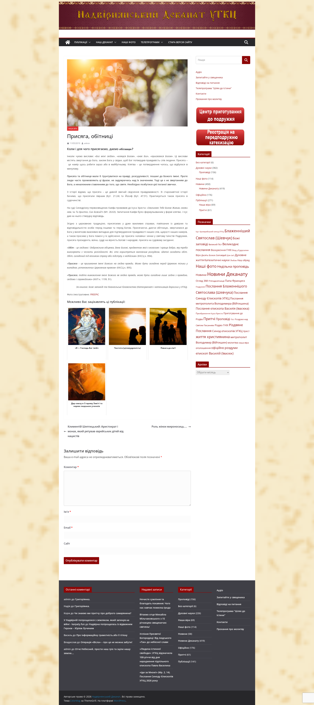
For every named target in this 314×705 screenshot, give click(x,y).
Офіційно (201, 194)
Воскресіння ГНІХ (221, 250)
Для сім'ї (230, 255)
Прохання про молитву (209, 99)
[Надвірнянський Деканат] (157, 4)
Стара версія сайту (180, 42)
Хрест (246, 331)
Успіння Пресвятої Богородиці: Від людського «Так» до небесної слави (155, 638)
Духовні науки (204, 167)
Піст (232, 319)
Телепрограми (150, 42)
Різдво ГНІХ (221, 325)
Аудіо (199, 72)
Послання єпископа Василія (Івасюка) (222, 308)
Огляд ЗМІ (202, 281)
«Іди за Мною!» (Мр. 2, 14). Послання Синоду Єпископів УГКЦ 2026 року (156, 676)
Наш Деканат (104, 42)
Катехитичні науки (217, 260)
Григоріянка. (82, 599)
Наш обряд (243, 260)
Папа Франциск (235, 281)
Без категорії (203, 162)
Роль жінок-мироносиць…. (169, 426)
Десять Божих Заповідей (213, 255)
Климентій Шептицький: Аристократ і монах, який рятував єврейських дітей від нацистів (95, 431)
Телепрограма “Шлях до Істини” (214, 88)
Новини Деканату (209, 188)
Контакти (201, 93)
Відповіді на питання (208, 82)
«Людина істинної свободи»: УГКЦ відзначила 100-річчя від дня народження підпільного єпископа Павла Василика (156, 657)
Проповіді (204, 172)
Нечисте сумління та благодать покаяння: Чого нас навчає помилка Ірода (155, 603)
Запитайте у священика (209, 77)
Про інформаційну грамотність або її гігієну (101, 635)
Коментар (71, 467)
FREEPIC (94, 294)
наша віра (244, 342)
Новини (200, 184)
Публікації (80, 42)
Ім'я (67, 512)
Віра (198, 255)
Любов (233, 260)
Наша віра (72, 128)
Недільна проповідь (233, 266)
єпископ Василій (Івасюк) (215, 353)
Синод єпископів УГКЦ (227, 331)
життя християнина (213, 336)
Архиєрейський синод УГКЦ (212, 231)
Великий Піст (215, 244)
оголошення (203, 348)
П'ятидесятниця (216, 280)
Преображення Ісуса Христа (209, 313)
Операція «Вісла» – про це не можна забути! (106, 642)
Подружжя (200, 287)
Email (68, 527)
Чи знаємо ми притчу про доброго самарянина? (102, 613)
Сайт (67, 543)
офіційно (217, 348)
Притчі (203, 210)
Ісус (197, 231)
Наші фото (129, 42)
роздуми (231, 348)
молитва (233, 342)
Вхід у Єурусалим (240, 250)
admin (87, 143)
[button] (89, 42)
